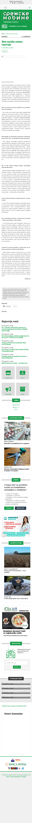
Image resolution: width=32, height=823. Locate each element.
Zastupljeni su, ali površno (13, 495)
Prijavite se (17, 667)
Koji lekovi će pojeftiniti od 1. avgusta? (16, 443)
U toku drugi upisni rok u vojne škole (16, 598)
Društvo (6, 441)
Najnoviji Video (16, 543)
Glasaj (9, 508)
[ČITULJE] (22, 372)
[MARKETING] (8, 389)
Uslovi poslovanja (15, 776)
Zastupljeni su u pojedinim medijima (15, 500)
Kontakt (24, 776)
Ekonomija (4, 37)
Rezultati (20, 508)
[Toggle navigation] (5, 7)
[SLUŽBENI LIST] (8, 372)
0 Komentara (26, 37)
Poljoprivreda (12, 569)
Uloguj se (21, 3)
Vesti (11, 467)
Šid (17, 569)
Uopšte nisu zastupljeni (12, 493)
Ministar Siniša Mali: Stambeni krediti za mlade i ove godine (16, 469)
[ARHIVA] (22, 389)
